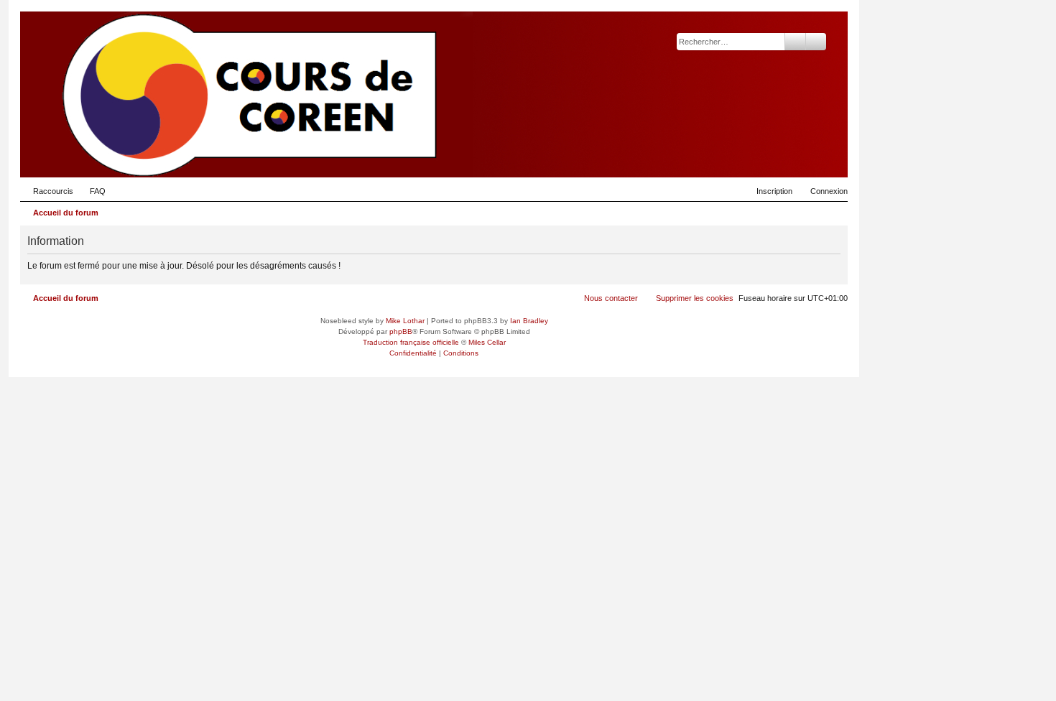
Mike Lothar (405, 321)
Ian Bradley (529, 321)
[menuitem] (91, 191)
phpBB (400, 331)
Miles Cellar (487, 342)
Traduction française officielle (411, 342)
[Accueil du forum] (766, 155)
